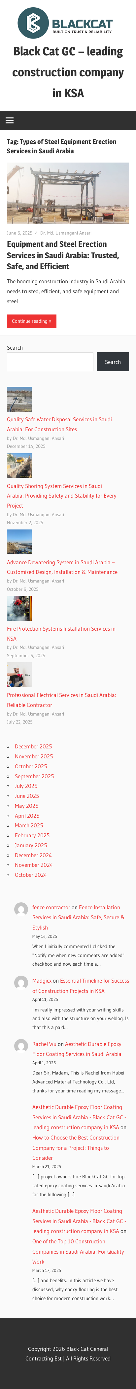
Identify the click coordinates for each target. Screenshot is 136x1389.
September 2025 (34, 776)
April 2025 (27, 815)
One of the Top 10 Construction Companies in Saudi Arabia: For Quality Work (78, 1251)
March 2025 (29, 825)
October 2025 (31, 766)
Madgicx (41, 980)
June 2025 (27, 795)
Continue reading (30, 321)
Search (15, 347)
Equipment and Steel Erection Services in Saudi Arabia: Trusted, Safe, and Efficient (63, 255)
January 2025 (31, 845)
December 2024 (33, 855)
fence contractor (51, 907)
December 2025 (33, 746)
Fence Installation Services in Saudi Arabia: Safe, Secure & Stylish (78, 917)
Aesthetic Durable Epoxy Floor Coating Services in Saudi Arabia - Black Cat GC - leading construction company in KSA (79, 1117)
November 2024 (34, 864)
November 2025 (34, 756)
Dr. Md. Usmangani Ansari (65, 233)
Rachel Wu (44, 1043)
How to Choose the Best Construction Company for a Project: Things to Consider (75, 1147)
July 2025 (26, 785)
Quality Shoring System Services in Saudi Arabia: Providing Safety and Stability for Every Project (62, 495)
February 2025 (32, 835)
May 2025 (26, 805)
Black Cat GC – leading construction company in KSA (68, 72)
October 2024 (31, 874)
